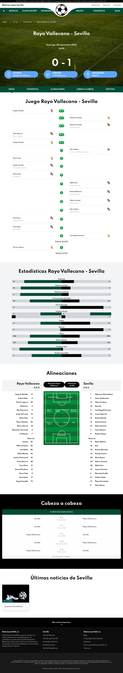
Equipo (79, 11)
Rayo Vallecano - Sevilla (46, 22)
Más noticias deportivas (61, 622)
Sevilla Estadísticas (50, 648)
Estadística (99, 11)
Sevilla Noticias (49, 635)
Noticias (13, 11)
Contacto (117, 5)
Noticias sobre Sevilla (13, 5)
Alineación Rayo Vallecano (54, 385)
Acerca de (95, 5)
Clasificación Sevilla (50, 638)
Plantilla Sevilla (49, 645)
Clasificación (29, 11)
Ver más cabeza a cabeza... (61, 556)
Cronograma (48, 11)
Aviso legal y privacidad (93, 638)
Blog (117, 11)
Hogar (4, 22)
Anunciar (106, 5)
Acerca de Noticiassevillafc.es (95, 645)
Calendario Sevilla (50, 642)
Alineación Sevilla (72, 385)
